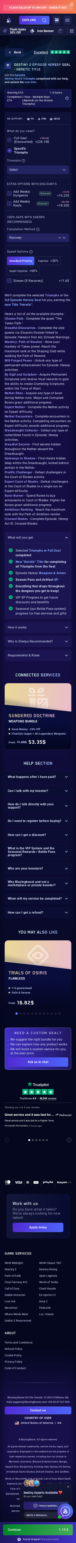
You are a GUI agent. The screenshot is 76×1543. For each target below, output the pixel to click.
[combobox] (38, 170)
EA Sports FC (47, 1295)
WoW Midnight (14, 1262)
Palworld (44, 1307)
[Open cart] (56, 20)
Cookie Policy (13, 1355)
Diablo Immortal (15, 1295)
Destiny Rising (48, 1269)
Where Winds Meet (16, 1314)
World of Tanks (48, 1282)
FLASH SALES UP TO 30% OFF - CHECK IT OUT (38, 7)
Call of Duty (12, 1288)
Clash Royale (47, 1288)
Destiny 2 (11, 1269)
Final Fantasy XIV (16, 1282)
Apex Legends (48, 1275)
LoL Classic (46, 1314)
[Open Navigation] (67, 20)
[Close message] (72, 4)
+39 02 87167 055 (59, 1401)
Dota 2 (43, 1301)
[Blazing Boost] (9, 20)
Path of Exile (13, 1275)
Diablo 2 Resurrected (18, 1320)
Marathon (11, 1307)
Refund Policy (13, 1348)
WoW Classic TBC (50, 1262)
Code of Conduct (15, 1368)
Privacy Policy (14, 1361)
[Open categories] (71, 31)
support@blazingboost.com (30, 1401)
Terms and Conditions (19, 1342)
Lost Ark (10, 1301)
